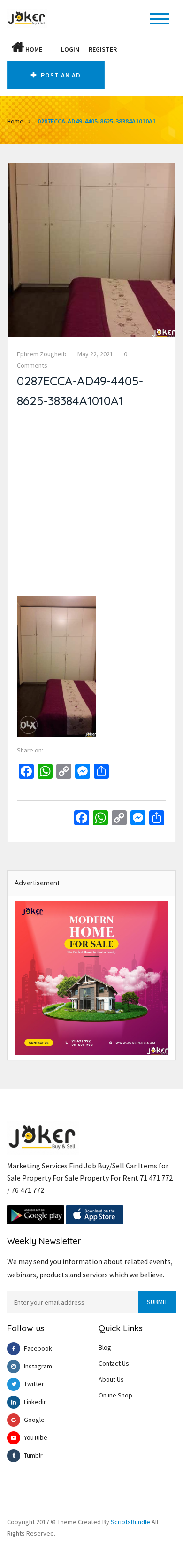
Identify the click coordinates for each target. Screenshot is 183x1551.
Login (70, 49)
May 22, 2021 (95, 354)
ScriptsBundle (130, 1522)
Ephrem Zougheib (42, 354)
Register (103, 49)
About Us (111, 1379)
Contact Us (114, 1363)
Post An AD (60, 75)
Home (33, 49)
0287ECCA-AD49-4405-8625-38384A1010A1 (97, 121)
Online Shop (115, 1395)
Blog (105, 1347)
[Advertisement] (91, 504)
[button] (51, 49)
